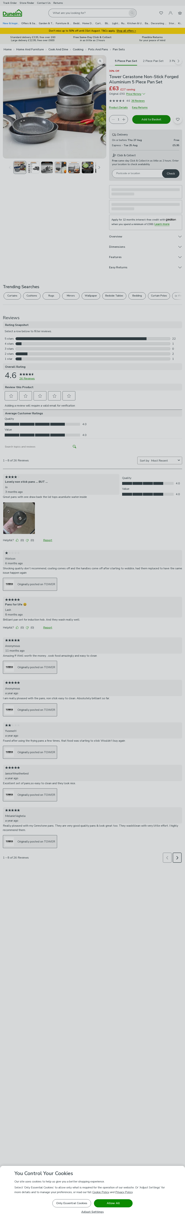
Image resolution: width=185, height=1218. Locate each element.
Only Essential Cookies (71, 1203)
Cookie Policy (100, 1192)
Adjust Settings (92, 1212)
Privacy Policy (124, 1192)
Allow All (113, 1203)
